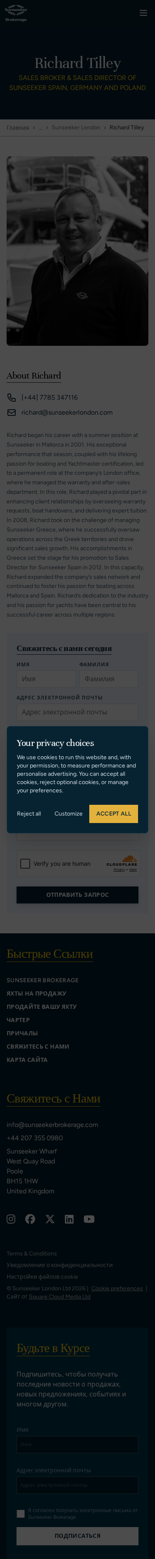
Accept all (113, 813)
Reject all (29, 813)
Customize (69, 813)
